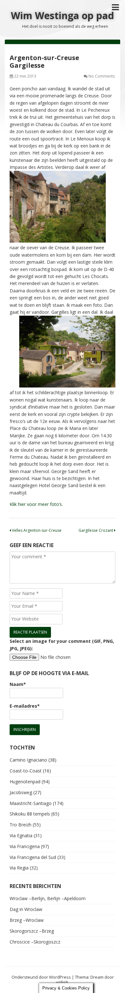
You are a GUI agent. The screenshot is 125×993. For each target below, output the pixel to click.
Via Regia (19, 868)
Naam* (18, 684)
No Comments (101, 76)
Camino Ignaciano (28, 760)
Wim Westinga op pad (62, 15)
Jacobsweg (21, 792)
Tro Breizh (20, 825)
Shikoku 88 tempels (30, 814)
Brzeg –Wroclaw (27, 920)
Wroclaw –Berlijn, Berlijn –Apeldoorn (48, 898)
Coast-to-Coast (26, 771)
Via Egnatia (21, 835)
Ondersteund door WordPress (41, 977)
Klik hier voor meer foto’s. (36, 504)
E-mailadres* (25, 706)
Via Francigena (25, 846)
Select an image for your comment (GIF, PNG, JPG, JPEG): (62, 644)
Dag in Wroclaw (26, 909)
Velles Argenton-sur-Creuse (36, 530)
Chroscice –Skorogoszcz (35, 942)
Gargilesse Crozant (96, 530)
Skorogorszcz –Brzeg (32, 931)
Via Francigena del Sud (33, 857)
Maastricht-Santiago (31, 803)
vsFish (62, 982)
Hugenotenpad (25, 782)
